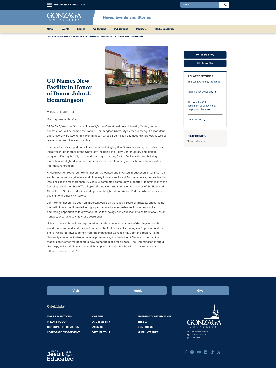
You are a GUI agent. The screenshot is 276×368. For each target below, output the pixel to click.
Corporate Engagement (63, 332)
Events (65, 29)
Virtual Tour (101, 332)
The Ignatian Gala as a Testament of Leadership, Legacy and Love (202, 105)
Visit (76, 290)
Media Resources (165, 29)
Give (200, 290)
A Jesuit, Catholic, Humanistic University (74, 355)
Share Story (207, 54)
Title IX (142, 322)
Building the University (200, 92)
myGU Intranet (148, 332)
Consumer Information (63, 327)
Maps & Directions (59, 316)
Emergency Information (154, 316)
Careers (97, 316)
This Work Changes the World (204, 81)
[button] (49, 5)
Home (49, 36)
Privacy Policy (57, 322)
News (50, 29)
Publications (121, 29)
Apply (138, 290)
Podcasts (141, 29)
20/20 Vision (195, 119)
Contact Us (145, 327)
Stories (81, 29)
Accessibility (101, 322)
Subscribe (207, 63)
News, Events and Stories (127, 17)
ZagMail (97, 327)
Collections (99, 29)
